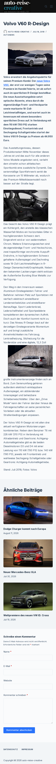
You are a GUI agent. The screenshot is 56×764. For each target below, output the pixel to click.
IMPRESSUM (27, 749)
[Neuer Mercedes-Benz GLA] (28, 553)
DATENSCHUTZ (10, 749)
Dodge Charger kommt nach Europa (24, 528)
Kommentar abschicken (19, 730)
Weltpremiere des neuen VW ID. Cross (26, 615)
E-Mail (7, 666)
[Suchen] (46, 6)
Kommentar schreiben (15, 695)
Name (7, 651)
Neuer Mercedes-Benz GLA (19, 572)
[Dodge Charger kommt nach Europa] (28, 510)
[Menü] (51, 6)
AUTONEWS (8, 35)
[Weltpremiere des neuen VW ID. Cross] (28, 597)
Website (7, 680)
